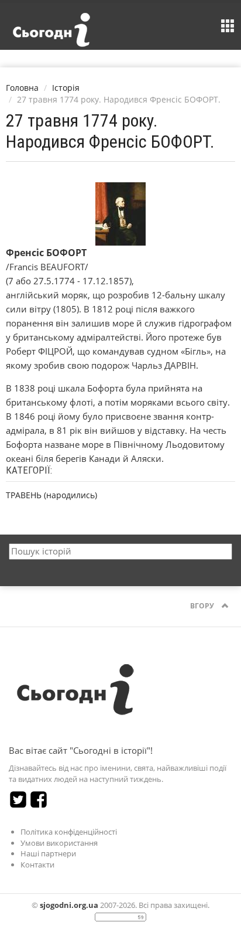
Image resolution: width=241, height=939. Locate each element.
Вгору (203, 606)
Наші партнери (48, 853)
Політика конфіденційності (68, 831)
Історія (66, 87)
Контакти (37, 864)
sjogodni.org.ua (69, 905)
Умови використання (59, 843)
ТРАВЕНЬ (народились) (51, 495)
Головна (22, 87)
